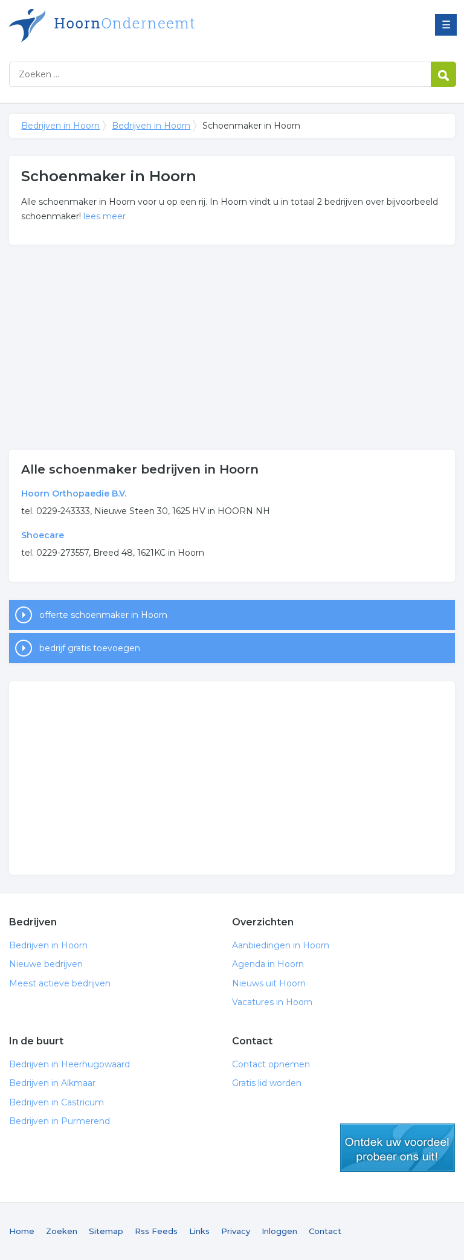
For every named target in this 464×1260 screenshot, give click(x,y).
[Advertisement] (231, 347)
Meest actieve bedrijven (60, 983)
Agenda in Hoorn (268, 964)
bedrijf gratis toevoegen (89, 648)
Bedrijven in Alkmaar (52, 1083)
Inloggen (279, 1231)
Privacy (235, 1231)
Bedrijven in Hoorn (160, 25)
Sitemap (106, 1231)
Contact (325, 1231)
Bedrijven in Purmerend (59, 1121)
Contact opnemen (271, 1064)
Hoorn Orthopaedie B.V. (73, 493)
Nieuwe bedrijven (46, 964)
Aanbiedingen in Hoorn (280, 945)
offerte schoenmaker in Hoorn (103, 614)
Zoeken (61, 1231)
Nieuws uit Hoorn (269, 983)
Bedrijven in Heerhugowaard (69, 1064)
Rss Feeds (156, 1231)
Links (199, 1231)
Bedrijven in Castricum (56, 1102)
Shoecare (42, 535)
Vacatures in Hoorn (272, 1002)
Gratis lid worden (266, 1083)
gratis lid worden (397, 1147)
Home (21, 1231)
